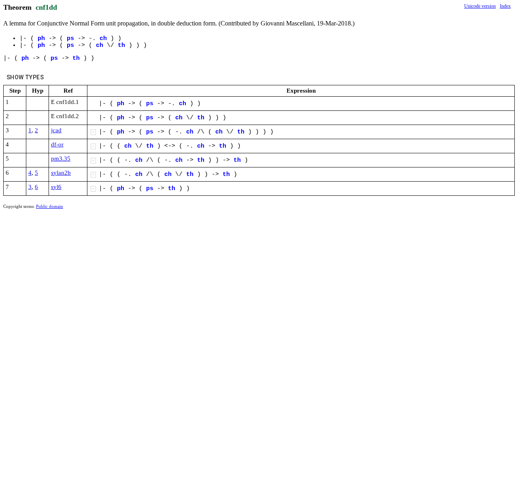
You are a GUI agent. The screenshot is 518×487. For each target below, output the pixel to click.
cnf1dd (46, 7)
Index (505, 6)
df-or (57, 144)
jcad (56, 130)
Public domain (49, 206)
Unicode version (480, 6)
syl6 (56, 187)
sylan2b (61, 172)
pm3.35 (60, 158)
